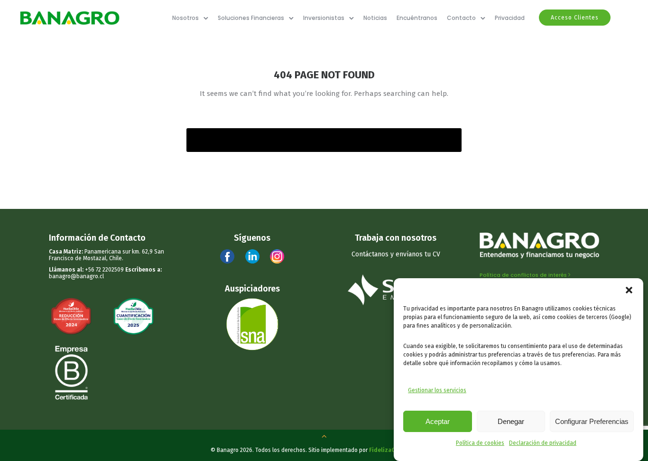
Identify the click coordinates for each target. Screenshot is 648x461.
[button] (629, 290)
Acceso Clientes (575, 17)
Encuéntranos (417, 18)
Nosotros (185, 18)
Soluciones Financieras (251, 18)
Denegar (511, 421)
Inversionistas (323, 18)
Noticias (375, 18)
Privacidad (510, 18)
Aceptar (438, 421)
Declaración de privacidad (542, 443)
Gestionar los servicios (437, 390)
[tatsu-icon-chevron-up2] (324, 436)
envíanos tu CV (418, 254)
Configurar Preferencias (592, 421)
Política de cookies (480, 443)
